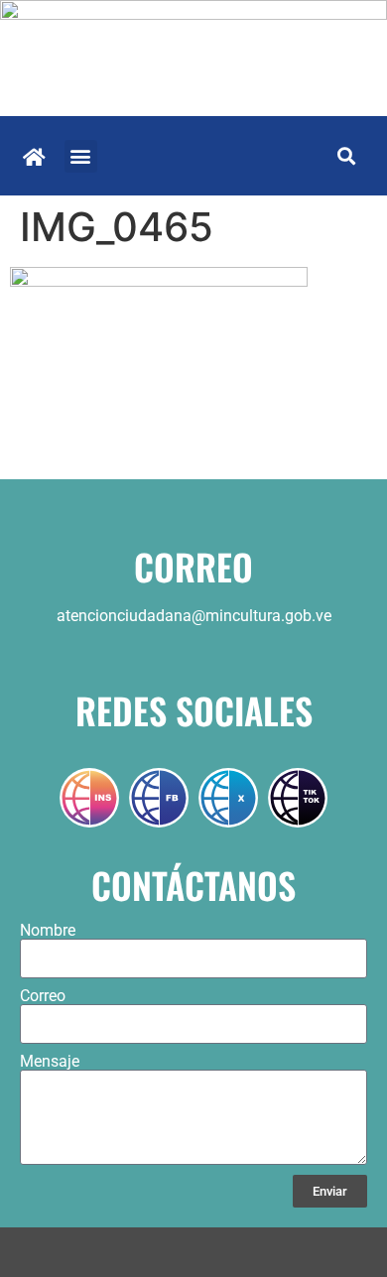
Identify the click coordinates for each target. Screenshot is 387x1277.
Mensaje (49, 1062)
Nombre (47, 931)
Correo (42, 996)
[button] (80, 156)
